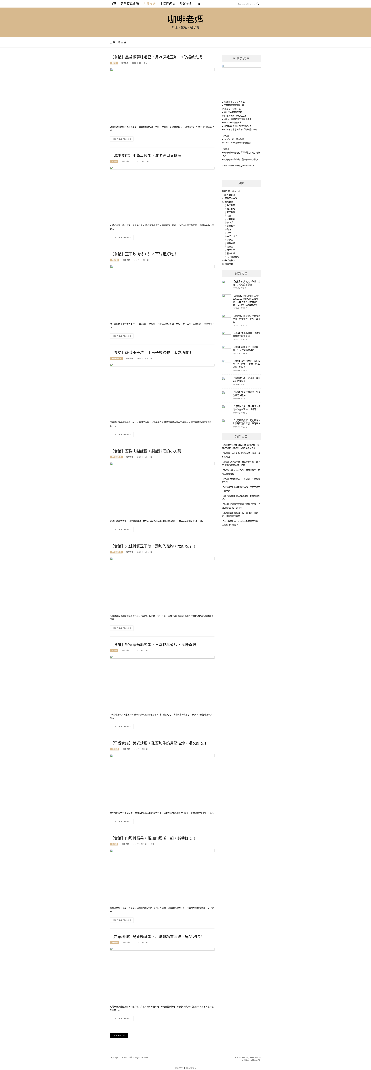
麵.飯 (229, 229)
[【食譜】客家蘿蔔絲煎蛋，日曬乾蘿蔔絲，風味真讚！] (162, 682)
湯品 (229, 232)
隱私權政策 (191, 1067)
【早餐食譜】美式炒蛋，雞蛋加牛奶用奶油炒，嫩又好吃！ (158, 743)
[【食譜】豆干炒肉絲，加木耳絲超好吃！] (162, 292)
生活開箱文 (167, 4)
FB (198, 4)
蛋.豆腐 (114, 161)
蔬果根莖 (231, 226)
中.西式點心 (232, 236)
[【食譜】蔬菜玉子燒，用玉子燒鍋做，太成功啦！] (162, 390)
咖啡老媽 (185, 19)
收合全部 (236, 191)
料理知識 (231, 253)
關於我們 (179, 1067)
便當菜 (230, 246)
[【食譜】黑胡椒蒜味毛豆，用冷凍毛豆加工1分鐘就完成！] (162, 95)
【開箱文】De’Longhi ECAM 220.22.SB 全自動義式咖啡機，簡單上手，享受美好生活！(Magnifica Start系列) (246, 300)
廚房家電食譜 (130, 4)
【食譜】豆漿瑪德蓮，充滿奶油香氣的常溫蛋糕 (246, 334)
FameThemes (255, 1057)
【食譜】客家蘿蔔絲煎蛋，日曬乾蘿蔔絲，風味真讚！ (155, 644)
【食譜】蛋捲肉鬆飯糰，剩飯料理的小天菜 (145, 451)
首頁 (113, 4)
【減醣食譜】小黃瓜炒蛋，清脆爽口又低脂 (145, 155)
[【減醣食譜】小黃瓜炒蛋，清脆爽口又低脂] (162, 193)
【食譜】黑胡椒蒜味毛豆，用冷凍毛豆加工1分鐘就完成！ (158, 57)
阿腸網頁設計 (255, 1060)
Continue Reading (122, 139)
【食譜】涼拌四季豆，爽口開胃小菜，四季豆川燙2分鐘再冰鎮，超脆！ (246, 364)
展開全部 (226, 191)
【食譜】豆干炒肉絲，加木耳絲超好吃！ (143, 254)
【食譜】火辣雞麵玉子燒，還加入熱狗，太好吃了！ (153, 546)
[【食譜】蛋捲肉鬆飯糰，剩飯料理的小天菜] (162, 489)
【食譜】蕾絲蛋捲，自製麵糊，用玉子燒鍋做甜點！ (245, 348)
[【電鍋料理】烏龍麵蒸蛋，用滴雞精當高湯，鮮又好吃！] (162, 974)
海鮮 (229, 215)
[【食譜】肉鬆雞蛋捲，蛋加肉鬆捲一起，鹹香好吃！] (162, 876)
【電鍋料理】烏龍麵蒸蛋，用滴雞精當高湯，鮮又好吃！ (157, 936)
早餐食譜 (115, 749)
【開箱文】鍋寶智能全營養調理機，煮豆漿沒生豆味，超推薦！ (246, 318)
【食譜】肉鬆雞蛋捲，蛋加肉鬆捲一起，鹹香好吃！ (153, 838)
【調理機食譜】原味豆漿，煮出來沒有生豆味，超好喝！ (246, 408)
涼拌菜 (114, 63)
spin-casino (229, 194)
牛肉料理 (231, 205)
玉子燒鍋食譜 (116, 358)
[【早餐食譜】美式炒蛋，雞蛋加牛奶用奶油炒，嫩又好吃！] (162, 781)
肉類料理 (115, 260)
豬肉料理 (231, 212)
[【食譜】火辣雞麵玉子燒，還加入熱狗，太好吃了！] (162, 584)
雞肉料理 (231, 208)
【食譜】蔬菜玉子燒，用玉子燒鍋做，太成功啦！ (151, 352)
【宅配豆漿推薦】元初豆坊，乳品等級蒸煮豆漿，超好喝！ (246, 422)
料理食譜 (149, 4)
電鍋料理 (115, 943)
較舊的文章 (120, 1035)
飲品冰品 (231, 250)
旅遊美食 (186, 4)
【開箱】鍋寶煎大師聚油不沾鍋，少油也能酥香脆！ (246, 283)
